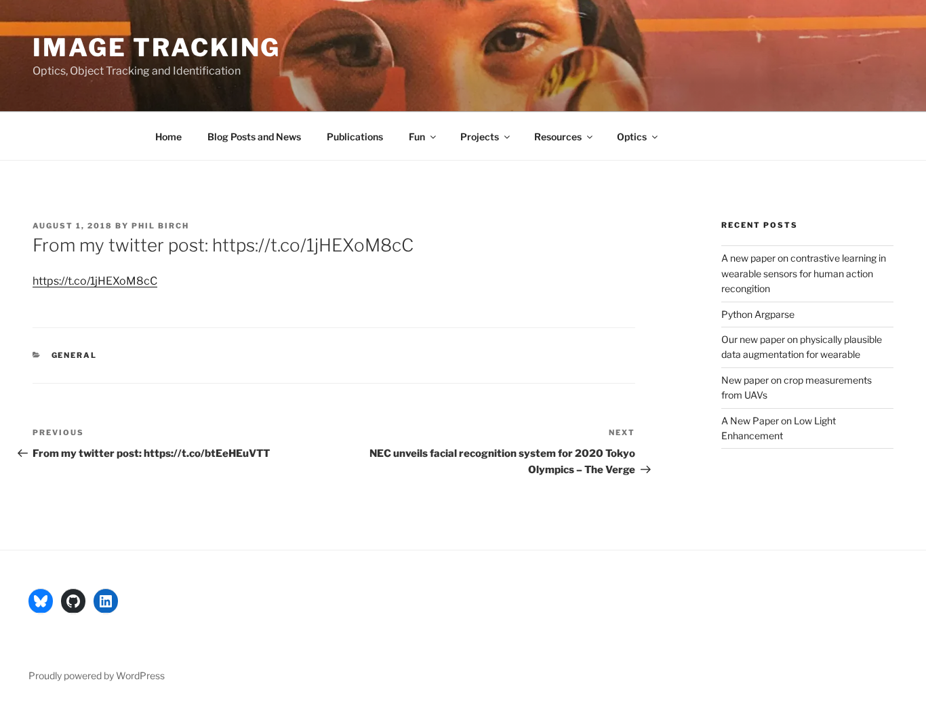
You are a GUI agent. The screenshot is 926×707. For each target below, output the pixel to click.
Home (168, 136)
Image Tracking (157, 47)
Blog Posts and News (254, 136)
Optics (632, 136)
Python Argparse (757, 314)
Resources (558, 136)
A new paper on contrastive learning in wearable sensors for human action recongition (803, 273)
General (75, 355)
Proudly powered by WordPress (96, 675)
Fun (417, 136)
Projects (479, 136)
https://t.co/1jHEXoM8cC (95, 281)
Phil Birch (160, 225)
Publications (355, 136)
